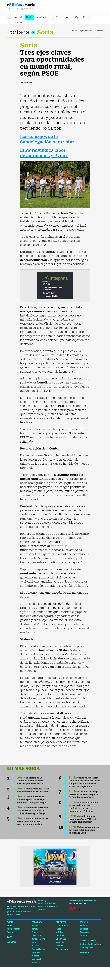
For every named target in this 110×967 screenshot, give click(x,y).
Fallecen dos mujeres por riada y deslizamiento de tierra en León (84, 830)
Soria (29, 17)
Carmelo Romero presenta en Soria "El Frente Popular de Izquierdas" (83, 819)
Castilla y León (88, 940)
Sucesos (99, 31)
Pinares (35, 925)
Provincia (41, 17)
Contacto (42, 909)
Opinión (18, 22)
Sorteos (84, 952)
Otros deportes (62, 949)
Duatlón (59, 945)
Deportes (67, 17)
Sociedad (84, 929)
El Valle (35, 932)
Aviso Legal (43, 900)
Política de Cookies (46, 903)
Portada (18, 17)
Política (83, 925)
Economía (84, 932)
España (54, 17)
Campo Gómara (38, 949)
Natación (60, 942)
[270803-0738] (55, 866)
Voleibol (59, 932)
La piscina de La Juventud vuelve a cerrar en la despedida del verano (30, 781)
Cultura (83, 935)
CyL (77, 17)
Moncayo (36, 952)
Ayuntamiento (86, 31)
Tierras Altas (37, 935)
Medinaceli (36, 959)
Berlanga (35, 929)
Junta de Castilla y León (90, 944)
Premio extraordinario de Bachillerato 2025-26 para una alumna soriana (33, 821)
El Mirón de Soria (30, 4)
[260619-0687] (55, 285)
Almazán (35, 955)
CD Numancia (62, 925)
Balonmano (61, 939)
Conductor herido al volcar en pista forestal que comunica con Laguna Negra (31, 800)
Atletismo (60, 935)
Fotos (86, 17)
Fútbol (59, 929)
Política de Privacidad (48, 906)
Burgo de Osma (38, 939)
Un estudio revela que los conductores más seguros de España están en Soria (84, 794)
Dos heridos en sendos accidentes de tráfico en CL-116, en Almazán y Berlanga (32, 810)
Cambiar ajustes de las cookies (82, 900)
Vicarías (35, 945)
